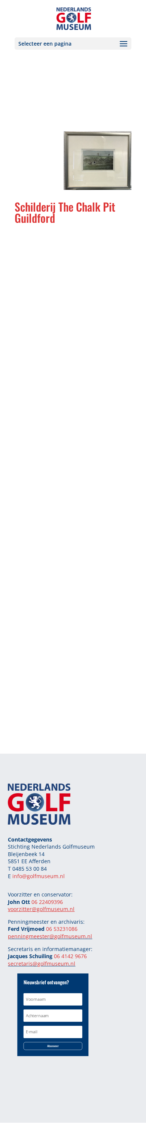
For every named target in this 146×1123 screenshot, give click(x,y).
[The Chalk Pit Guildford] (97, 188)
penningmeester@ (31, 936)
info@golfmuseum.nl (38, 876)
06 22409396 (47, 901)
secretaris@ (22, 963)
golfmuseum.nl (73, 936)
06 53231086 (61, 928)
